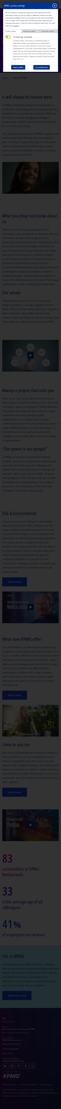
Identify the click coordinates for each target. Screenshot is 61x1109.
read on (16, 26)
